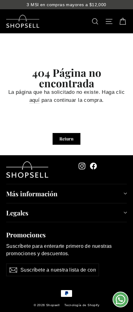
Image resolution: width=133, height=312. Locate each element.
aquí (34, 100)
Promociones (26, 234)
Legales (17, 212)
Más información (32, 193)
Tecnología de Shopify (81, 305)
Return (66, 139)
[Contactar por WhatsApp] (120, 299)
